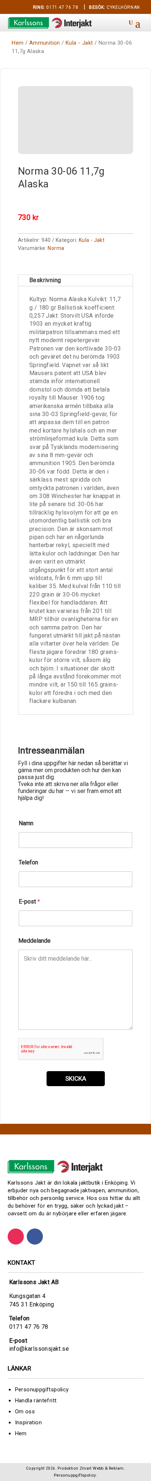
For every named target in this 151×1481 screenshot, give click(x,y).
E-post (29, 901)
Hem (17, 43)
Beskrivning (45, 280)
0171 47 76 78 (55, 7)
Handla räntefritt (36, 1400)
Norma (56, 248)
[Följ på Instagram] (16, 1236)
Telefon (28, 862)
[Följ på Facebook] (35, 1236)
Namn (26, 823)
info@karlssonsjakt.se (39, 1348)
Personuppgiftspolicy (42, 1389)
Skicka (75, 1078)
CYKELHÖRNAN (114, 7)
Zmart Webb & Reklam (102, 1468)
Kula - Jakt (79, 43)
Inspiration (28, 1422)
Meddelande (34, 940)
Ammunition (44, 43)
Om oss (25, 1411)
